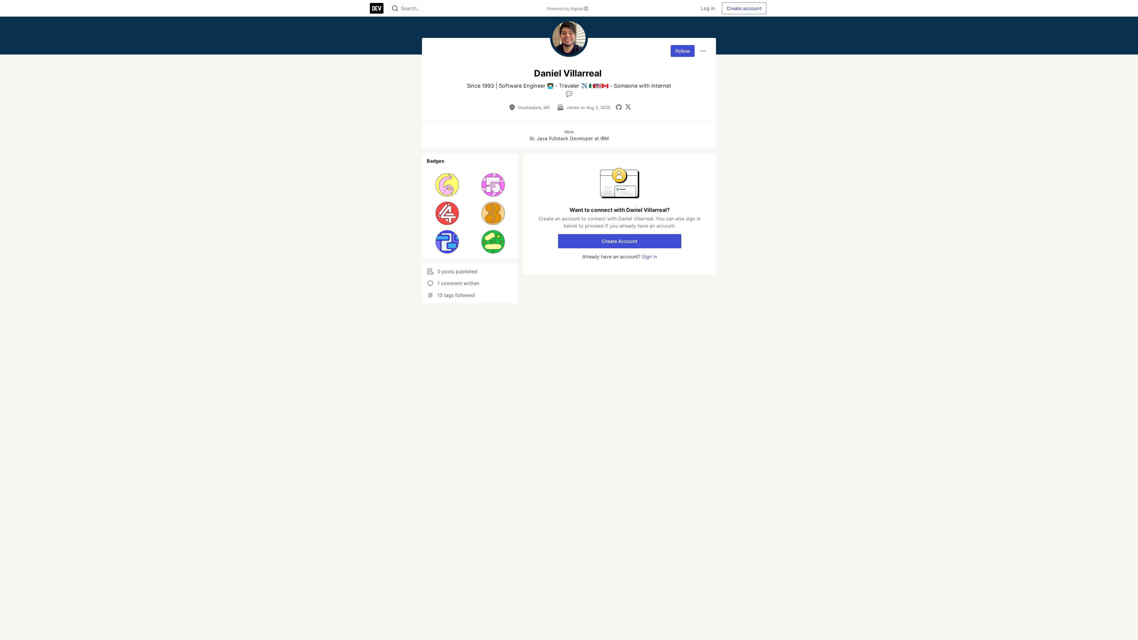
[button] (447, 185)
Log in (708, 8)
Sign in (649, 257)
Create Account (619, 241)
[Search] (395, 8)
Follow (682, 51)
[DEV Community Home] (376, 8)
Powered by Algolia (565, 8)
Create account (744, 8)
